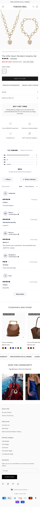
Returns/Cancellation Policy (11, 431)
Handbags (5, 441)
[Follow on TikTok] (18, 484)
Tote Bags (5, 444)
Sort (20, 186)
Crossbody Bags (7, 454)
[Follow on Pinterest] (13, 484)
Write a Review (31, 179)
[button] (20, 155)
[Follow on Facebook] (3, 484)
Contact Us (6, 425)
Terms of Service (7, 415)
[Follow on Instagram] (8, 484)
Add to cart (20, 78)
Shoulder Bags (7, 451)
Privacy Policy (7, 412)
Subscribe (9, 477)
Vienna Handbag (7, 342)
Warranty (5, 428)
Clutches (5, 447)
